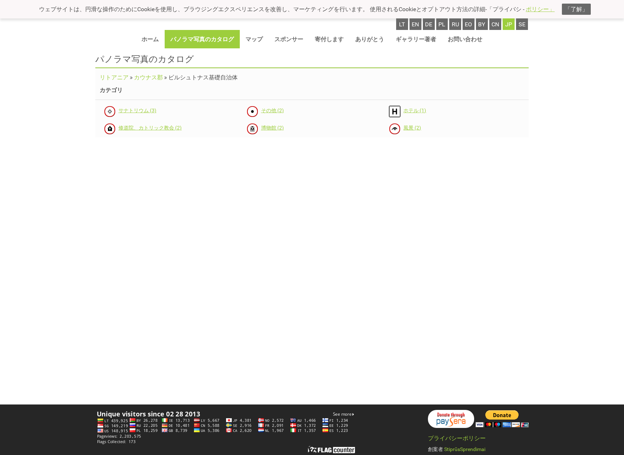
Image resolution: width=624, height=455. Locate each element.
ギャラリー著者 (416, 39)
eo (468, 24)
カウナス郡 (148, 77)
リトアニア (114, 77)
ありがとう (369, 39)
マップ (254, 39)
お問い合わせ (465, 39)
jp (508, 24)
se (522, 24)
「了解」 (576, 9)
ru (455, 24)
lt (402, 24)
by (481, 24)
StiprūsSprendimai (464, 449)
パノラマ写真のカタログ (202, 39)
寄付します (329, 39)
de (428, 24)
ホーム (150, 39)
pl (441, 24)
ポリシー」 (540, 9)
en (415, 24)
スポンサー (288, 39)
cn (495, 24)
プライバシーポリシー (457, 438)
